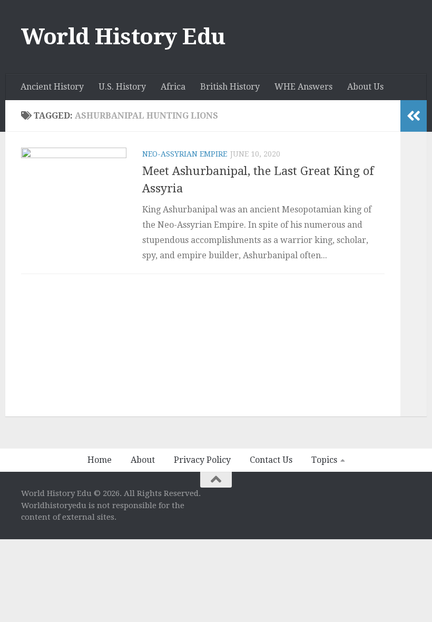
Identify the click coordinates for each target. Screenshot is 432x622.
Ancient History (52, 87)
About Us (365, 87)
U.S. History (122, 87)
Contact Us (271, 460)
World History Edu (123, 37)
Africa (173, 87)
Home (99, 460)
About (143, 460)
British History (230, 87)
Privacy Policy (202, 460)
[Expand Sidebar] (413, 116)
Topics (324, 460)
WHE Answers (303, 87)
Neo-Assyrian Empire (184, 154)
